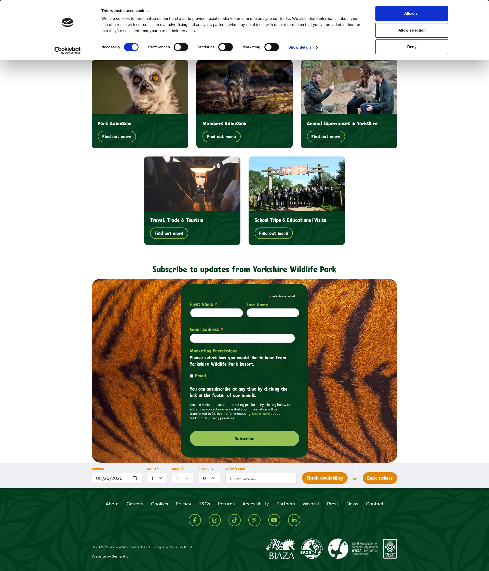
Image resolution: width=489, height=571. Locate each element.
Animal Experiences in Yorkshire (342, 123)
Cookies (159, 504)
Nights (152, 468)
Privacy (183, 504)
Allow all (411, 13)
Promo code (235, 468)
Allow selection (412, 30)
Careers (135, 504)
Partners (286, 504)
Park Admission (114, 123)
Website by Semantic (110, 556)
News (352, 504)
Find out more (116, 136)
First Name (204, 304)
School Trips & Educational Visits (290, 220)
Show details (299, 47)
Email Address (206, 329)
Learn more (261, 413)
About (112, 504)
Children (206, 468)
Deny (411, 47)
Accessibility (255, 504)
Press (333, 504)
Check (325, 478)
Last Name (257, 305)
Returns (226, 504)
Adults (178, 468)
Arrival (98, 468)
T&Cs (204, 504)
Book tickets (380, 478)
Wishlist (311, 504)
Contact (375, 504)
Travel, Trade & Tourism (176, 220)
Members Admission (224, 123)
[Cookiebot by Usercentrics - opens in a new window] (67, 50)
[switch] (181, 47)
